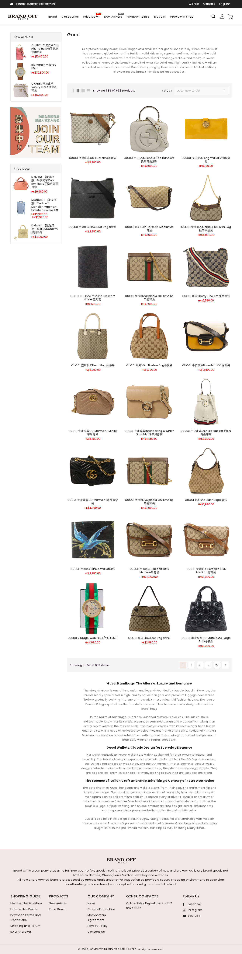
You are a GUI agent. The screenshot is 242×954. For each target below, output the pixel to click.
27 (217, 665)
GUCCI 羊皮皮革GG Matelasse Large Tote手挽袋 (206, 639)
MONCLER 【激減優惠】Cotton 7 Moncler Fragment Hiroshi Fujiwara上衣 (45, 205)
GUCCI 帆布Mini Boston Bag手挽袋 (149, 365)
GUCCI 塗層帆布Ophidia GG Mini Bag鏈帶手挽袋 (206, 228)
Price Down (57, 909)
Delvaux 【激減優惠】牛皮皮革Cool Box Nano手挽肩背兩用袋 (44, 182)
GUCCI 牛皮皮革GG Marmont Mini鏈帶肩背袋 (92, 432)
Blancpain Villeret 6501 (43, 66)
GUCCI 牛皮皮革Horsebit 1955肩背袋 (206, 365)
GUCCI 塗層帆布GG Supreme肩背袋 (92, 158)
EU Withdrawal (21, 932)
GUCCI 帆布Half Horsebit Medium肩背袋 (149, 228)
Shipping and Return (25, 926)
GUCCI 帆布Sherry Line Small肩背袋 (206, 296)
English (224, 4)
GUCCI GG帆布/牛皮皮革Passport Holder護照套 (92, 297)
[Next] (225, 665)
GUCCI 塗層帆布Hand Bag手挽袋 (92, 365)
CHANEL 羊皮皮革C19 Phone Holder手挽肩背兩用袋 (44, 49)
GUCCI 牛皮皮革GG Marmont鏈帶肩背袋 (92, 501)
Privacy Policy (97, 926)
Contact (209, 4)
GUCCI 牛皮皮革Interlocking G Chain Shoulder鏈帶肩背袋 (149, 432)
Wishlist (194, 4)
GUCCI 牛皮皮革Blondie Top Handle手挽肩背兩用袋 (149, 159)
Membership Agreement (97, 917)
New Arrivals (58, 903)
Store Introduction (101, 909)
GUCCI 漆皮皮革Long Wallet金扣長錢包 (206, 159)
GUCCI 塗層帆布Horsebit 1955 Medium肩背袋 (149, 570)
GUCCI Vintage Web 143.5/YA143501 (92, 638)
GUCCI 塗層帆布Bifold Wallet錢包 (93, 569)
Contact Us (96, 932)
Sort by (167, 90)
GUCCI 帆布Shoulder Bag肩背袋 (206, 500)
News (91, 903)
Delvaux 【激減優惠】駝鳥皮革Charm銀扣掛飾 (44, 229)
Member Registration (26, 903)
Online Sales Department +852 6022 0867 (149, 905)
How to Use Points (24, 909)
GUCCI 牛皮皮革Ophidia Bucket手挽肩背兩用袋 (206, 432)
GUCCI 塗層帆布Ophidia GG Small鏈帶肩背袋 (149, 297)
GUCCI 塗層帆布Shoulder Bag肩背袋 (92, 227)
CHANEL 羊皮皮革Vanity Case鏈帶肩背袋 (44, 87)
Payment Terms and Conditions (25, 917)
